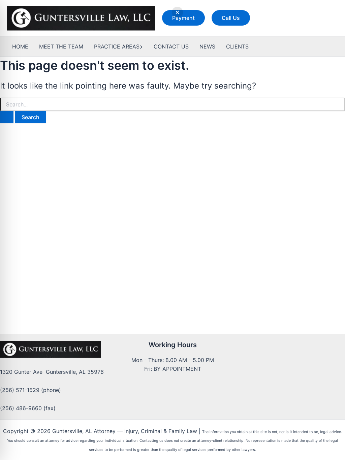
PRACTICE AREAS (116, 46)
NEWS (207, 46)
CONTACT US (171, 46)
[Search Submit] (6, 117)
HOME (20, 46)
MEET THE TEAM (61, 46)
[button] (183, 18)
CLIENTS (237, 46)
